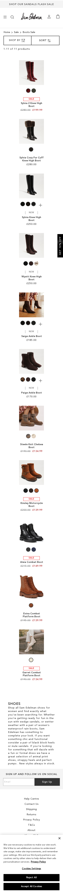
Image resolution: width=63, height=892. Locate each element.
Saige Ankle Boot (31, 336)
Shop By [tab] (14, 40)
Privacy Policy (38, 862)
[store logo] (31, 16)
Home (7, 32)
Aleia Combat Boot (31, 562)
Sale (16, 32)
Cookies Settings (31, 869)
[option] (28, 90)
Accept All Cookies (31, 886)
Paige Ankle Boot (31, 393)
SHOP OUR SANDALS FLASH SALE (31, 4)
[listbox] (31, 91)
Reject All (31, 877)
